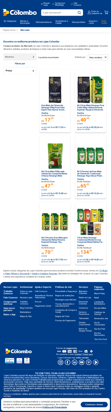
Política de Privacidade (55, 407)
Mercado (25, 30)
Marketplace (25, 312)
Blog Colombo (26, 308)
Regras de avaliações (64, 296)
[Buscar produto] (79, 12)
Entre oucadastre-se (96, 12)
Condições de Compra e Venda (66, 311)
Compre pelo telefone (10, 303)
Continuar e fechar (94, 404)
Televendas (84, 318)
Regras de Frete (62, 316)
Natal (96, 298)
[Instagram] (60, 362)
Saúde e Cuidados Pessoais (44, 273)
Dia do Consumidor (99, 324)
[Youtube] (81, 362)
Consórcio (83, 308)
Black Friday (99, 294)
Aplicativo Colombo (83, 292)
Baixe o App (9, 314)
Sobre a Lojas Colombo (26, 292)
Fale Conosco (77, 4)
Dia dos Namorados (99, 334)
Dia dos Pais (99, 329)
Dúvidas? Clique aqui (84, 354)
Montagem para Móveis (65, 300)
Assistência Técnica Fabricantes (44, 297)
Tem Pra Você (100, 339)
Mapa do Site (26, 316)
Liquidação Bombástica (99, 303)
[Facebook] (67, 362)
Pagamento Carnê (43, 306)
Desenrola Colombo (83, 303)
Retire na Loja (85, 298)
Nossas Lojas (46, 4)
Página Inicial (9, 30)
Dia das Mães (100, 308)
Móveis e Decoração (20, 273)
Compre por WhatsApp (60, 4)
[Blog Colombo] (95, 362)
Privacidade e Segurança (66, 291)
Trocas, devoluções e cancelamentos (64, 305)
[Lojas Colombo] (19, 12)
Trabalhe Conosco (8, 292)
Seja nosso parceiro (9, 309)
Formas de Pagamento (65, 321)
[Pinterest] (88, 362)
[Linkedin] (74, 362)
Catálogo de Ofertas (99, 313)
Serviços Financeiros (84, 313)
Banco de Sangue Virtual (85, 330)
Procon (38, 302)
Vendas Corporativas (84, 324)
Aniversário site (101, 319)
